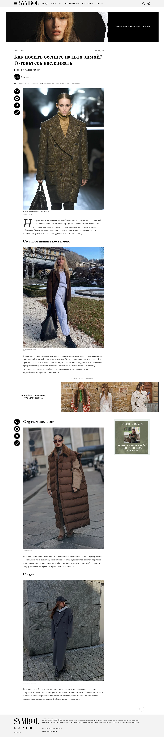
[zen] (27, 728)
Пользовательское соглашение (52, 728)
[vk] (19, 728)
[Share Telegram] (17, 105)
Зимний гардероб (24, 83)
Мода (16, 51)
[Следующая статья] (82, 709)
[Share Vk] (17, 91)
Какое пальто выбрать (62, 83)
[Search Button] (143, 3)
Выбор (22, 51)
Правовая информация (49, 731)
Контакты (17, 732)
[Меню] (15, 3)
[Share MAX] (17, 98)
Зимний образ (37, 83)
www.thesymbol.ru (133, 722)
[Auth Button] (148, 3)
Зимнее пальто (76, 83)
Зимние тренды (48, 83)
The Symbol (29, 3)
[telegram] (23, 728)
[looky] (31, 728)
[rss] (15, 728)
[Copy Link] (17, 112)
